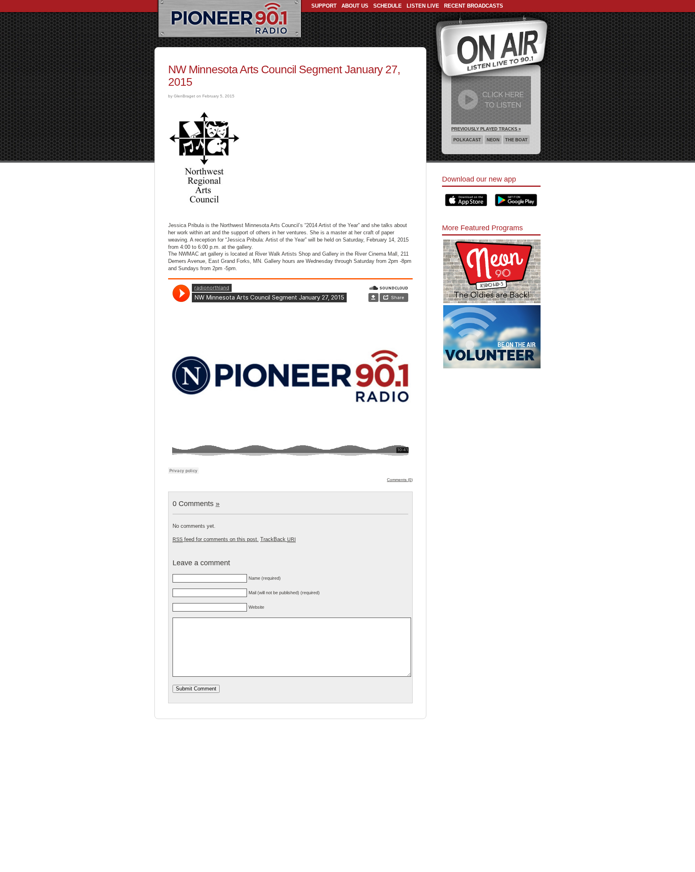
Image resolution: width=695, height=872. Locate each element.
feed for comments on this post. (216, 539)
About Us (354, 6)
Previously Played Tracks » (486, 128)
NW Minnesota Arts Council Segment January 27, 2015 (284, 75)
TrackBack (278, 539)
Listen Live (423, 6)
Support (324, 6)
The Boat (516, 139)
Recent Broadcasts (473, 6)
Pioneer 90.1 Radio (229, 19)
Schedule (387, 6)
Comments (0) (400, 479)
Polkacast (467, 139)
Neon (493, 139)
